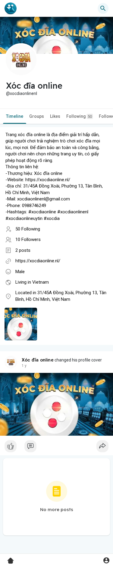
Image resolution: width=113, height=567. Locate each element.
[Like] (56, 447)
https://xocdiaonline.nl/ (37, 261)
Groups (36, 116)
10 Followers (28, 239)
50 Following (27, 229)
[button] (106, 560)
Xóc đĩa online (38, 360)
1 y (24, 366)
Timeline (14, 116)
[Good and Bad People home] (11, 8)
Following (79, 116)
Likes (55, 116)
